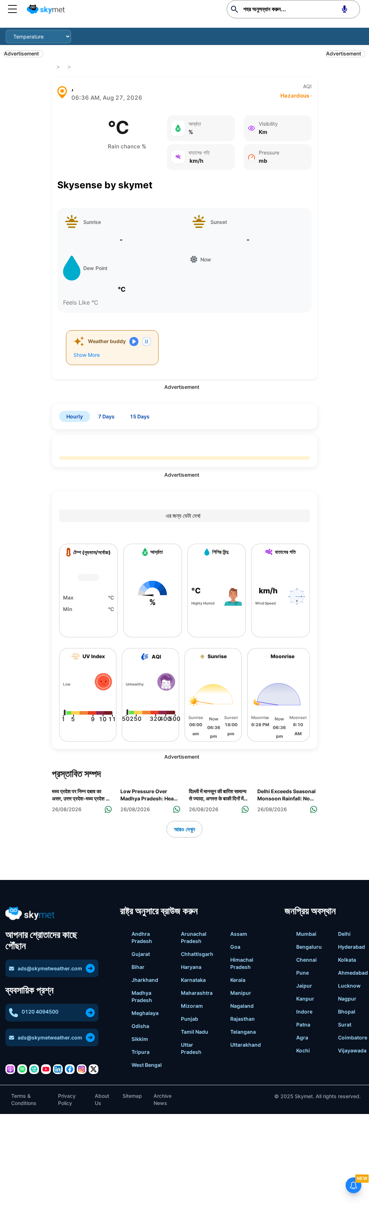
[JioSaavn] (34, 1069)
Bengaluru (309, 947)
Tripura (141, 1052)
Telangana (243, 1032)
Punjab (189, 1019)
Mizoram (192, 1006)
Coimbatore (352, 1037)
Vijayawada (352, 1050)
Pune (302, 973)
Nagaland (242, 1006)
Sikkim (140, 1039)
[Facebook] (70, 1069)
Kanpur (305, 999)
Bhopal (346, 1011)
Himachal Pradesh (241, 963)
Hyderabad (351, 947)
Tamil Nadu (194, 1032)
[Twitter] (93, 1069)
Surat (344, 1024)
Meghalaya (145, 1013)
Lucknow (349, 986)
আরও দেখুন (184, 829)
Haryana (191, 967)
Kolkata (347, 960)
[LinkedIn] (58, 1069)
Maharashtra (197, 993)
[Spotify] (22, 1069)
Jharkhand (145, 980)
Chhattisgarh (197, 954)
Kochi (303, 1050)
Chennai (306, 960)
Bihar (138, 967)
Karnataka (193, 980)
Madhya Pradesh (142, 996)
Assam (238, 934)
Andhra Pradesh (142, 937)
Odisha (140, 1026)
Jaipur (304, 986)
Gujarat (141, 954)
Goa (235, 947)
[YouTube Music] (46, 1069)
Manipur (240, 993)
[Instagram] (81, 1069)
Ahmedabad (353, 973)
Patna (303, 1024)
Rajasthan (242, 1019)
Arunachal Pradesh (193, 937)
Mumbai (306, 934)
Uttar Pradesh (191, 1048)
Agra (302, 1037)
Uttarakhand (245, 1045)
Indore (304, 1011)
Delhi (344, 934)
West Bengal (147, 1065)
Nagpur (347, 999)
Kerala (237, 980)
